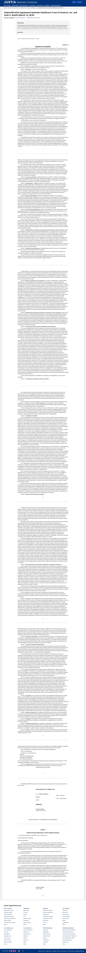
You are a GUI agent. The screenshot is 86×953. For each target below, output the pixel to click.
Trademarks (46, 940)
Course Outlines (66, 916)
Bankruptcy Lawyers (9, 910)
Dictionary (65, 910)
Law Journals (66, 918)
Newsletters (47, 5)
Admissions (65, 912)
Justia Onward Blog (67, 940)
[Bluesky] (19, 951)
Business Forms (46, 934)
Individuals (26, 908)
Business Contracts (15, 7)
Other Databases (47, 928)
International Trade (47, 918)
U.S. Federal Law (8, 928)
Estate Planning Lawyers (10, 918)
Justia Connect (41, 951)
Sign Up (79, 2)
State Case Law (27, 934)
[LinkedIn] (10, 951)
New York (25, 940)
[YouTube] (12, 951)
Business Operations (20, 17)
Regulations (7, 934)
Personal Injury (27, 922)
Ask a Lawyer (15, 5)
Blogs (64, 920)
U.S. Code (6, 932)
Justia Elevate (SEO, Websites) (69, 936)
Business (45, 908)
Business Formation (47, 910)
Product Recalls (46, 936)
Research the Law (23, 5)
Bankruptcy (26, 910)
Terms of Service (63, 951)
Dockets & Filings (8, 942)
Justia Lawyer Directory (68, 932)
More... (5, 924)
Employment (46, 914)
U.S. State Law (27, 928)
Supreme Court (7, 936)
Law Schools (32, 5)
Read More (20, 32)
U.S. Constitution (8, 930)
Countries (45, 942)
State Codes (26, 932)
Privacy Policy (71, 951)
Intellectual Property (48, 916)
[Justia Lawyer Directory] (22, 951)
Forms (8, 7)
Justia (5, 7)
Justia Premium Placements (69, 934)
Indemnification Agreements (33, 17)
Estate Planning (27, 918)
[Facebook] (13, 951)
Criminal (25, 912)
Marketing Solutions (55, 5)
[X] (21, 951)
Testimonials (66, 942)
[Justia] (10, 2)
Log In (74, 2)
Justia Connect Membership (69, 930)
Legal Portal (48, 951)
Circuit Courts (7, 938)
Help (58, 951)
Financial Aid (65, 914)
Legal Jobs (45, 930)
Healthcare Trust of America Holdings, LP (28, 7)
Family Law (26, 920)
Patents (45, 938)
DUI (24, 916)
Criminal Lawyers (8, 914)
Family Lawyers (7, 920)
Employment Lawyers (9, 916)
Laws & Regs (40, 5)
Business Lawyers (8, 912)
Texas (24, 942)
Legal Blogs (46, 932)
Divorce (25, 914)
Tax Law (45, 922)
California (25, 936)
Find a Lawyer (7, 5)
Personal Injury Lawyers (9, 922)
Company (54, 951)
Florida (25, 938)
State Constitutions (28, 930)
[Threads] (17, 951)
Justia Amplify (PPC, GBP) (68, 938)
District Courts (7, 940)
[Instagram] (15, 951)
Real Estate (45, 920)
